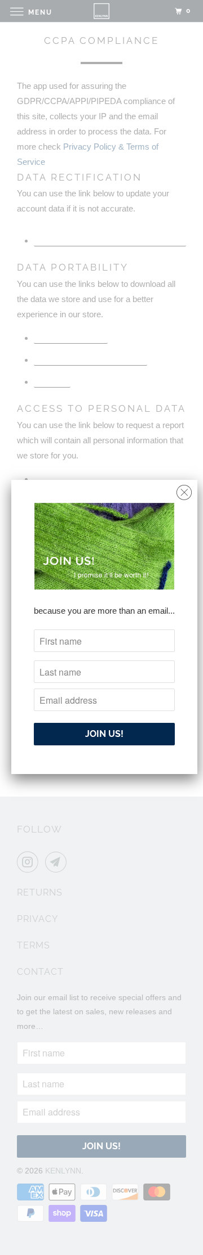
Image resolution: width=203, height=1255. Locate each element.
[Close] (184, 489)
